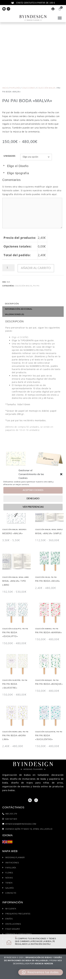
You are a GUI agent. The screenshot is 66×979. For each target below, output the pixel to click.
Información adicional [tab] (18, 309)
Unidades (10, 155)
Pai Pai (36, 286)
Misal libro (24, 577)
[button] (61, 474)
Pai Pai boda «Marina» (48, 632)
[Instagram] (8, 9)
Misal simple (57, 529)
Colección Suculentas (45, 732)
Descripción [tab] (12, 303)
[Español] (10, 841)
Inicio (5, 88)
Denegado (33, 498)
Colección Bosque (43, 680)
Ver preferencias (33, 507)
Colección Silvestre (11, 680)
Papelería (15, 88)
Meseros (22, 529)
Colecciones (28, 88)
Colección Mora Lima (11, 732)
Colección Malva (46, 88)
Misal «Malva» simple (48, 533)
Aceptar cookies (33, 490)
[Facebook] (4, 9)
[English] (5, 841)
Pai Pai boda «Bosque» (49, 684)
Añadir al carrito (36, 268)
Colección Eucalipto (11, 629)
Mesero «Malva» (12, 533)
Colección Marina (43, 629)
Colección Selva (42, 577)
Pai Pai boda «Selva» (47, 581)
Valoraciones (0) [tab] (14, 314)
